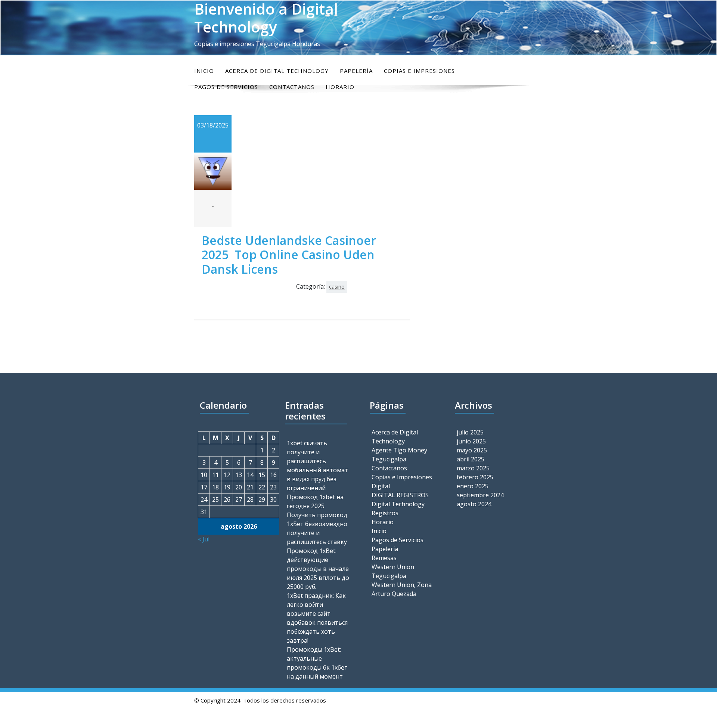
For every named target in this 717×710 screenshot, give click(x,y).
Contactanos (389, 468)
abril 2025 (470, 459)
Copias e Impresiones (419, 70)
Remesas (384, 558)
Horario (383, 522)
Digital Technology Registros (398, 508)
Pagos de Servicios (397, 540)
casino (337, 286)
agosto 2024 (474, 504)
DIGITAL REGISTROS (400, 495)
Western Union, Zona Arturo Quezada (402, 589)
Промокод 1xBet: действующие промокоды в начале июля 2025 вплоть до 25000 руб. (318, 569)
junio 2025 (471, 441)
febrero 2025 (475, 477)
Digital (381, 486)
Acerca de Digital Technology (277, 70)
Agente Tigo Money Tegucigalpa (399, 454)
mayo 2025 (472, 450)
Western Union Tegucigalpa (393, 571)
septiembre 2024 (480, 495)
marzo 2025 (473, 468)
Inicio (204, 70)
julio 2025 (470, 432)
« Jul (203, 539)
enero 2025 (472, 486)
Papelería (356, 70)
